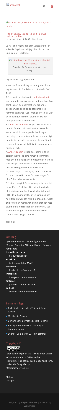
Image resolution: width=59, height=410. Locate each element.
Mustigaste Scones (17, 316)
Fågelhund (37, 39)
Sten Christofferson (18, 124)
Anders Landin (15, 151)
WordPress (29, 405)
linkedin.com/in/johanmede (23, 291)
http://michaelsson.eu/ (17, 367)
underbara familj (41, 97)
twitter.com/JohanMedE (21, 263)
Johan (12, 39)
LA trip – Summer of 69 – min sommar (27, 333)
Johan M (25, 353)
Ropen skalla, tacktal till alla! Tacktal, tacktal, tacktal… (26, 35)
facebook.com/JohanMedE (22, 270)
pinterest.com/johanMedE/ (22, 284)
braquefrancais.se (18, 255)
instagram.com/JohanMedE (22, 277)
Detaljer (10, 380)
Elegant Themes (29, 402)
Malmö (9, 377)
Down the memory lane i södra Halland (28, 320)
